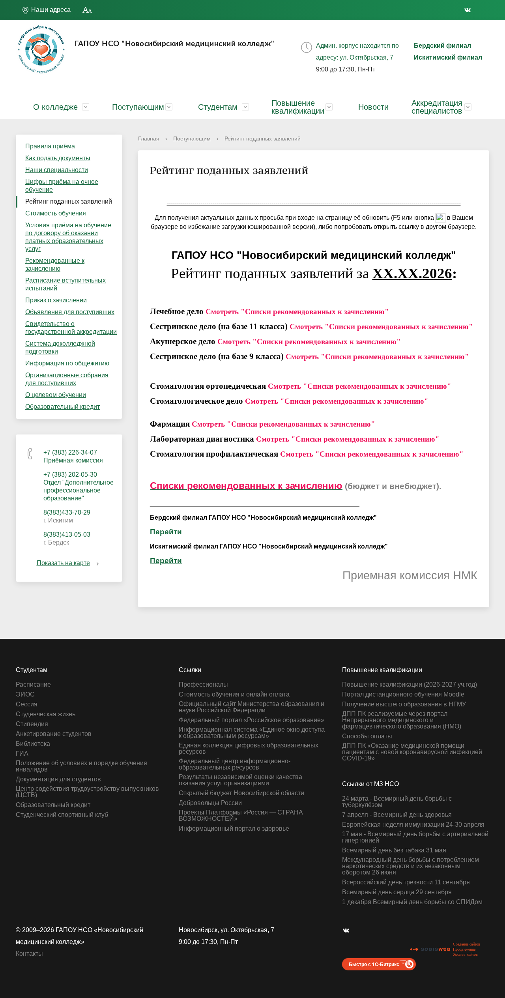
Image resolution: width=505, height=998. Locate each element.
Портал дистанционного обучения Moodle (403, 694)
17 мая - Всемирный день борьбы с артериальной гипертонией (415, 837)
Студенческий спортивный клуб (62, 815)
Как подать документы (57, 158)
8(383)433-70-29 (66, 512)
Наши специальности (56, 170)
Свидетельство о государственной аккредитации (71, 327)
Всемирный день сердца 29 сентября (397, 892)
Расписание (33, 685)
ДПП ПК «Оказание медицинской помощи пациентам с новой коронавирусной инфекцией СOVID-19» (412, 752)
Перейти (166, 532)
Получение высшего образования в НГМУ (404, 704)
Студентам (218, 107)
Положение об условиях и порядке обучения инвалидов (81, 766)
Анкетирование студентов (54, 734)
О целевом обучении (55, 394)
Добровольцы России (210, 803)
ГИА (22, 754)
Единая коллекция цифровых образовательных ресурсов (248, 748)
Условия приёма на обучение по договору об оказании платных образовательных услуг (68, 237)
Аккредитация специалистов (436, 107)
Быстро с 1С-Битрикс (374, 964)
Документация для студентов (58, 779)
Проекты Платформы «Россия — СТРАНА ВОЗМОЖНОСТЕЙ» (241, 815)
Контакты (29, 953)
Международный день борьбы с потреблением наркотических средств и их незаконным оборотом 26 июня (410, 866)
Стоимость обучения (55, 213)
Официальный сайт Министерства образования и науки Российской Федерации (251, 707)
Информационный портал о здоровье (234, 829)
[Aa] (87, 10)
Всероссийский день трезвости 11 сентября (406, 882)
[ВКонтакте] (469, 10)
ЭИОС (25, 694)
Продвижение (464, 949)
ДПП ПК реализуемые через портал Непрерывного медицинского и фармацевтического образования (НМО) (401, 720)
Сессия (26, 704)
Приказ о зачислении (56, 300)
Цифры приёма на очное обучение (61, 185)
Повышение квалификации (297, 107)
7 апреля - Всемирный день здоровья (397, 815)
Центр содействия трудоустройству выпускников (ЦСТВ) (87, 792)
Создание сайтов (466, 944)
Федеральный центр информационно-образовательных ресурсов (234, 764)
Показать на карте (63, 563)
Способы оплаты (367, 736)
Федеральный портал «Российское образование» (251, 720)
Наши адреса (50, 9)
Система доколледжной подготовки (60, 347)
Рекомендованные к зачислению (54, 264)
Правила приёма (50, 146)
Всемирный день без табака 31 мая (394, 850)
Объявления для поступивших (69, 312)
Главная (148, 138)
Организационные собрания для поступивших (66, 379)
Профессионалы (203, 685)
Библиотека (33, 744)
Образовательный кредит (62, 406)
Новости (373, 107)
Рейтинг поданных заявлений (68, 201)
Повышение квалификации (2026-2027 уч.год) (409, 685)
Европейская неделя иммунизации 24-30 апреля (413, 825)
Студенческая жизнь (45, 714)
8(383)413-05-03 (66, 534)
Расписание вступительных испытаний (65, 284)
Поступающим (138, 107)
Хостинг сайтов (465, 954)
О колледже (55, 107)
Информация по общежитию (67, 363)
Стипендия (32, 724)
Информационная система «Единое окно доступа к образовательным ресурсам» (252, 732)
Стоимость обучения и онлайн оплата (234, 694)
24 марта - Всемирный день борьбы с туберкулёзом (397, 802)
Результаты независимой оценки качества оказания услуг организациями (240, 780)
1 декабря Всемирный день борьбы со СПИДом (412, 902)
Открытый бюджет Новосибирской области (241, 793)
